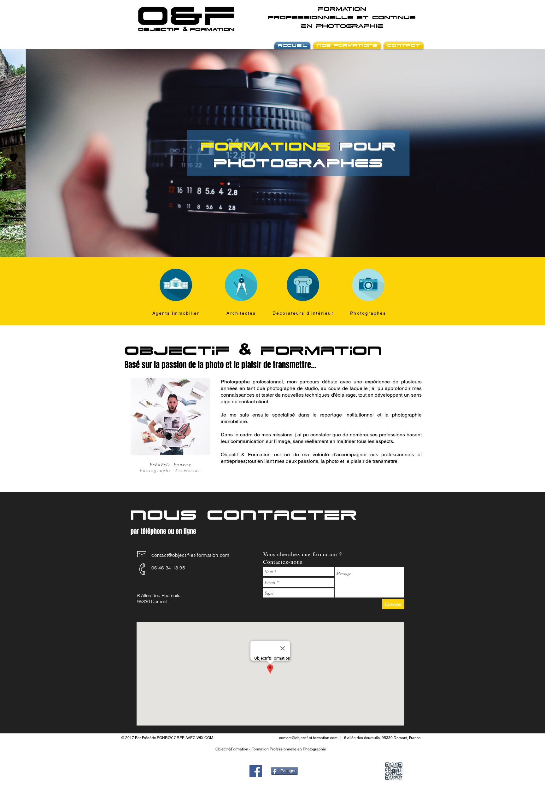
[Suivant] (510, 153)
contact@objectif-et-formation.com (190, 555)
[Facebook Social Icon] (255, 771)
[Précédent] (35, 153)
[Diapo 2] (275, 245)
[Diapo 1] (270, 245)
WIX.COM (204, 738)
